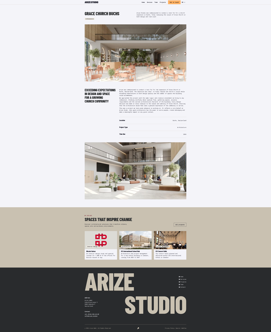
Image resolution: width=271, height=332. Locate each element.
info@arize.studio (91, 316)
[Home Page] (91, 2)
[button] (183, 2)
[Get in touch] (174, 2)
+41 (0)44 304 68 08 (92, 314)
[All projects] (180, 225)
